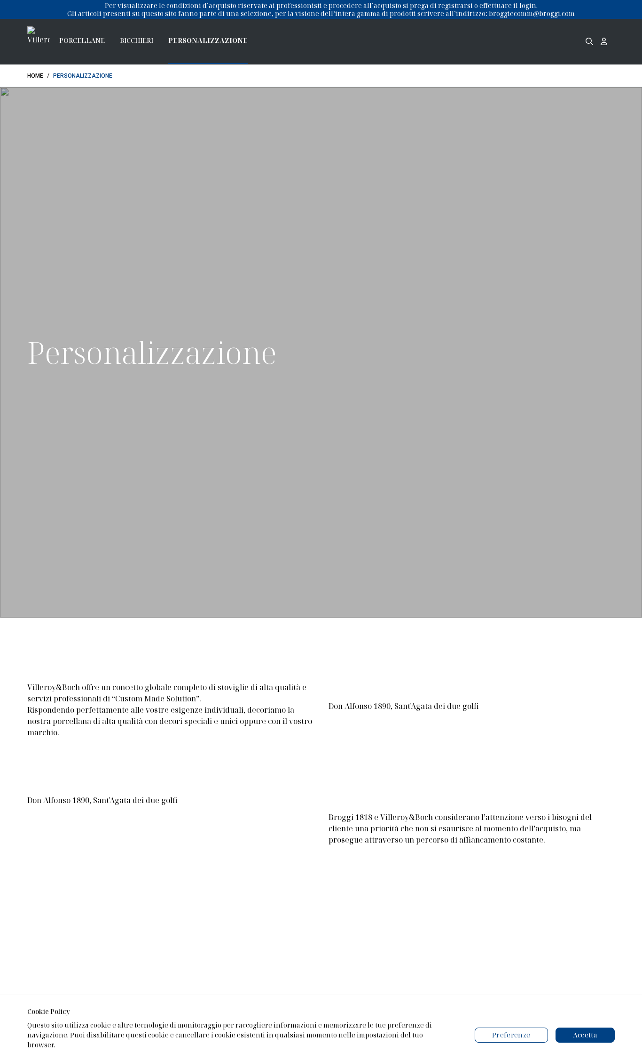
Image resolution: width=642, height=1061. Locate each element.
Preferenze (511, 1034)
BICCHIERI (136, 40)
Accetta (585, 1034)
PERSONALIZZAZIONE (208, 40)
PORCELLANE (82, 40)
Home (35, 75)
